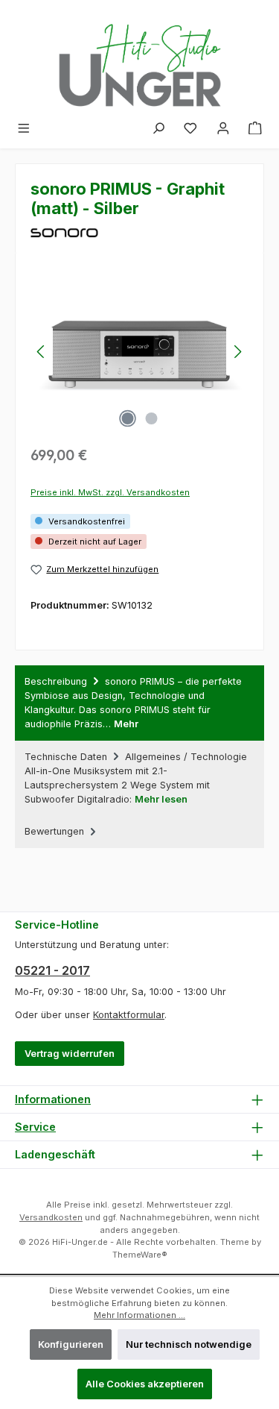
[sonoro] (139, 232)
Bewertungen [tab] (56, 831)
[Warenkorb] (255, 128)
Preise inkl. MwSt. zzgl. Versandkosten (110, 492)
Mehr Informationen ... (139, 1315)
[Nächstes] (237, 351)
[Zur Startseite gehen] (140, 58)
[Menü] (23, 128)
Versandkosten (51, 1217)
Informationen (53, 1099)
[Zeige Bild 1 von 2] (127, 418)
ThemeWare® (139, 1254)
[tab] (139, 703)
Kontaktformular (128, 1014)
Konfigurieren (70, 1344)
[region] (139, 352)
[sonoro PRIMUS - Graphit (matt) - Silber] (139, 351)
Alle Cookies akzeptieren (145, 1384)
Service (35, 1126)
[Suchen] (158, 128)
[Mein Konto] (223, 128)
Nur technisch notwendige (188, 1344)
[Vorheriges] (42, 351)
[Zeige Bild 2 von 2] (151, 418)
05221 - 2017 (52, 970)
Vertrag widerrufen (70, 1053)
